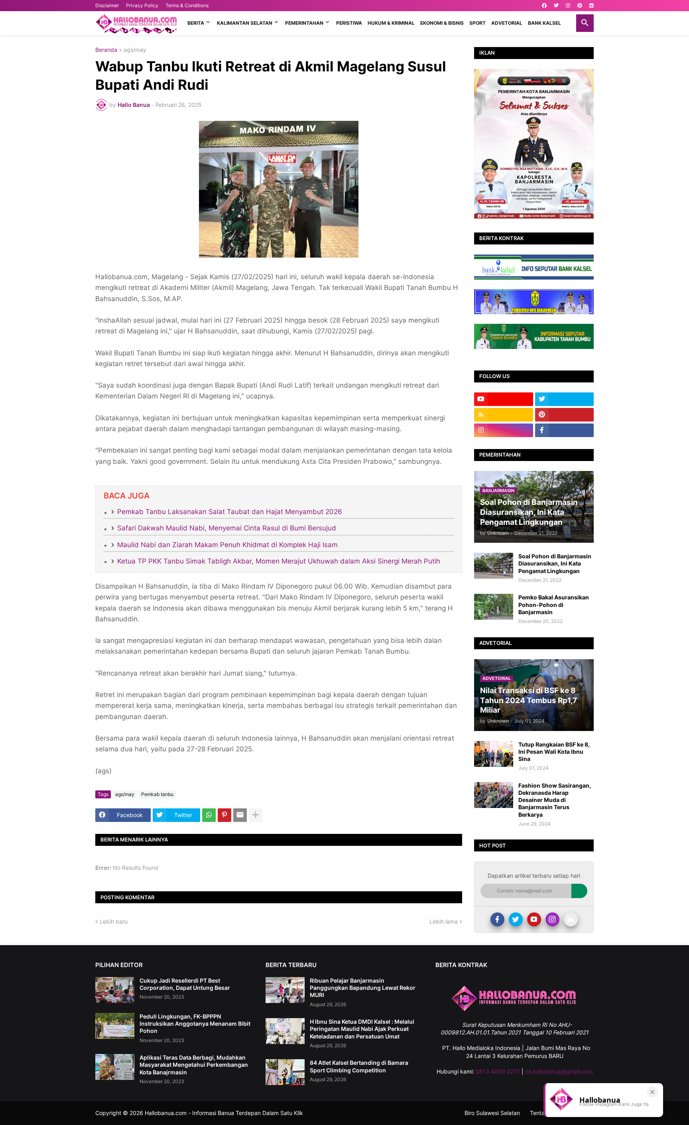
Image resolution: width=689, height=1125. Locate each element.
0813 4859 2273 (498, 1071)
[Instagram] (552, 919)
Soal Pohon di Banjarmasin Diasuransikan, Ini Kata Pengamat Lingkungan (554, 563)
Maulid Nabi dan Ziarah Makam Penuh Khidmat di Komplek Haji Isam (227, 545)
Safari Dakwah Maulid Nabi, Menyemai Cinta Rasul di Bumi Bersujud (226, 528)
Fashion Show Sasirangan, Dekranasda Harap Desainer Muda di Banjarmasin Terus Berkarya (554, 800)
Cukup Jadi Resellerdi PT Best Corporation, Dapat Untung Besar (185, 984)
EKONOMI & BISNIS (442, 23)
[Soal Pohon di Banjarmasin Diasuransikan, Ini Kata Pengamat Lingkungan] (493, 566)
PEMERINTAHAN (304, 23)
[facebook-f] (564, 430)
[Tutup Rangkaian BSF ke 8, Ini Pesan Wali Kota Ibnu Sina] (493, 754)
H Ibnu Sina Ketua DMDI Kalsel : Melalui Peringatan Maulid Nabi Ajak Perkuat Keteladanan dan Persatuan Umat (362, 1028)
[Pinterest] (224, 815)
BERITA (195, 23)
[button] (585, 23)
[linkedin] (591, 5)
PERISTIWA (349, 23)
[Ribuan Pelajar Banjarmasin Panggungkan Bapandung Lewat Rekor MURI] (285, 990)
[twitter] (556, 5)
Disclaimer (107, 5)
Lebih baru (114, 921)
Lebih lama (443, 921)
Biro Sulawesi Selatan (492, 1112)
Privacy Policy (142, 5)
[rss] (503, 415)
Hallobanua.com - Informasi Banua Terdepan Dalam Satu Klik (224, 1112)
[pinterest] (579, 5)
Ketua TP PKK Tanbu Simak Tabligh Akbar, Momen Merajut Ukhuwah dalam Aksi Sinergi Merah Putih (278, 561)
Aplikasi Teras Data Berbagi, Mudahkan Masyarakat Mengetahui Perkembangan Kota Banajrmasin (194, 1064)
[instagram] (568, 5)
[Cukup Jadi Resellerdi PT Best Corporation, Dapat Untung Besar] (114, 990)
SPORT (477, 23)
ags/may (135, 50)
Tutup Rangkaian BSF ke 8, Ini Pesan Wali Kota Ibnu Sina (554, 751)
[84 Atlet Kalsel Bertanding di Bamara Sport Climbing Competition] (285, 1072)
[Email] (240, 815)
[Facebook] (497, 919)
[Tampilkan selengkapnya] (255, 815)
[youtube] (503, 399)
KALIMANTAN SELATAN (244, 23)
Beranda (106, 50)
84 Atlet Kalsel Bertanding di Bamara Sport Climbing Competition (359, 1066)
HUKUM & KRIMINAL (391, 23)
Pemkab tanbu (157, 794)
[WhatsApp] (209, 815)
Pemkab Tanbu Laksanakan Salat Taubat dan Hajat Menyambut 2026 (229, 512)
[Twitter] (516, 919)
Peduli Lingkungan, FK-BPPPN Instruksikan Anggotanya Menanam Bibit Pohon (195, 1023)
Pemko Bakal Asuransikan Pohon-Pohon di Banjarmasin (553, 604)
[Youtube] (534, 919)
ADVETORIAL (506, 23)
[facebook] (544, 5)
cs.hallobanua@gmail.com (559, 1071)
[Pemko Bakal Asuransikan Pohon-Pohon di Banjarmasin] (493, 607)
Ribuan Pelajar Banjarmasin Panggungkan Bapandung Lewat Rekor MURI (362, 987)
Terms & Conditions (187, 5)
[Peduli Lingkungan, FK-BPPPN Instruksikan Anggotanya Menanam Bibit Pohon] (114, 1026)
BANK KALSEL (544, 23)
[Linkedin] (571, 919)
